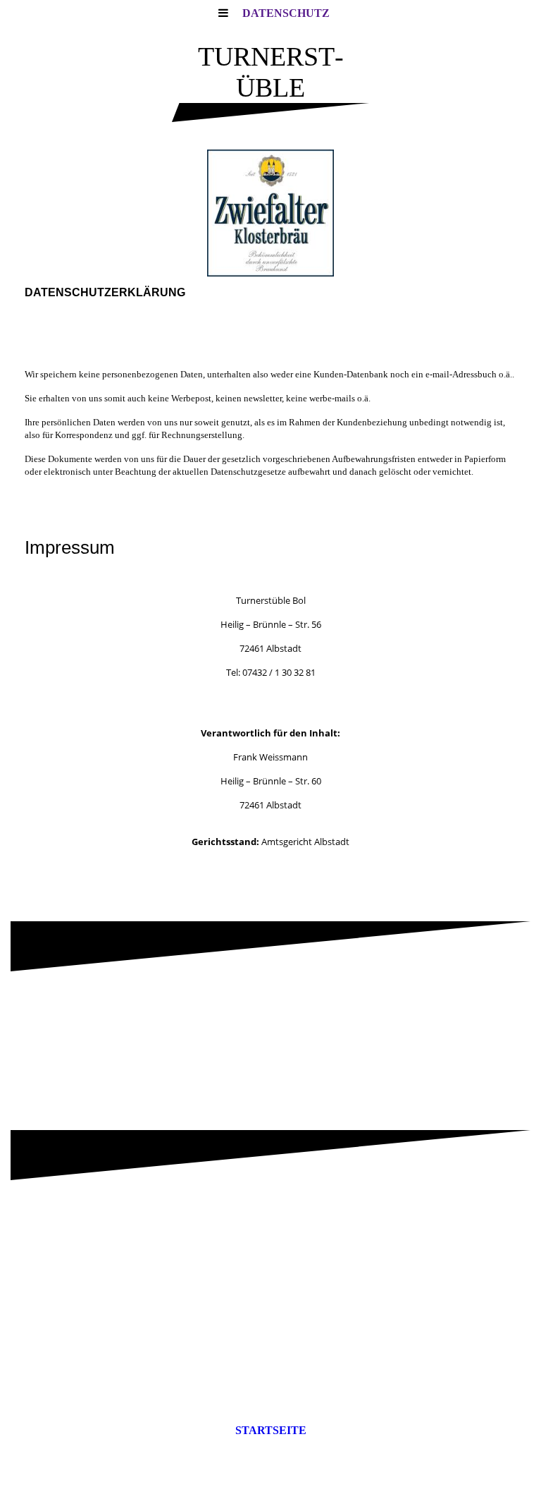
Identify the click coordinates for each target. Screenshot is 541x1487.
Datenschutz (286, 13)
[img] (270, 213)
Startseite (270, 1430)
